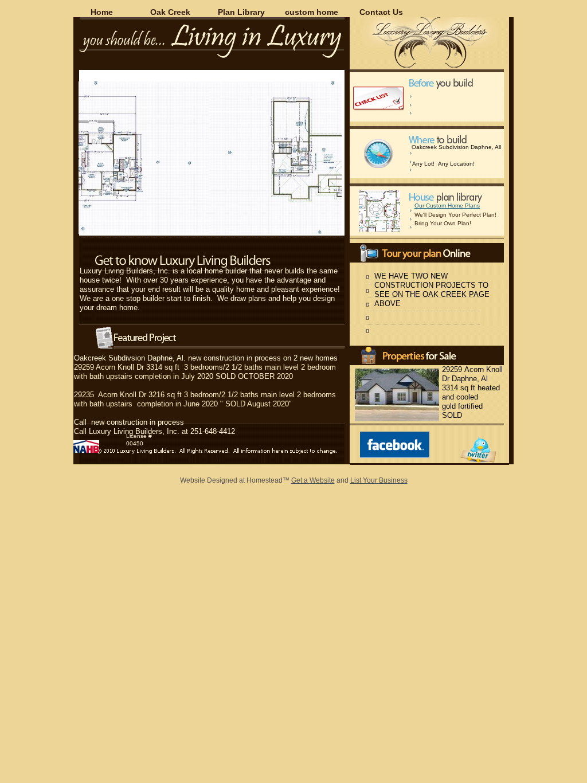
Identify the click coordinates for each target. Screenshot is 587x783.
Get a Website (313, 480)
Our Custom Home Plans (447, 205)
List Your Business (379, 480)
